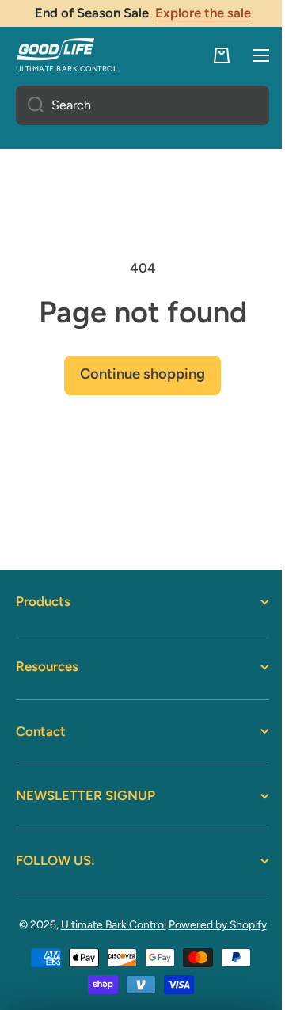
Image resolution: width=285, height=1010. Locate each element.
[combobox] (136, 105)
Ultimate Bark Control (127, 924)
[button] (210, 55)
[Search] (30, 105)
